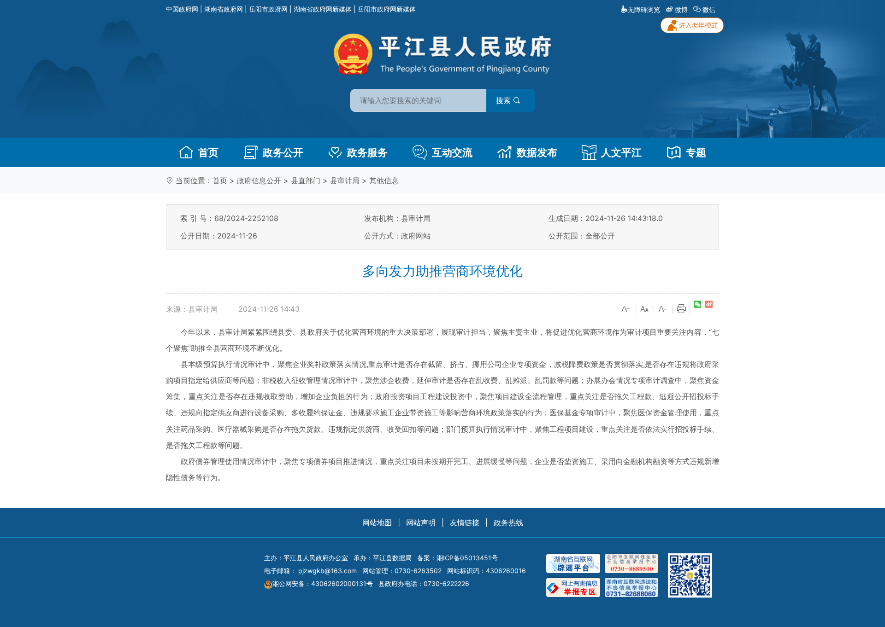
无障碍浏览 (644, 9)
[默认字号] (644, 309)
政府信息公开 (259, 180)
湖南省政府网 (223, 9)
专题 (696, 152)
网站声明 (421, 522)
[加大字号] (626, 309)
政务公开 (283, 152)
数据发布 (537, 152)
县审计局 (345, 180)
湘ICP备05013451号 (467, 558)
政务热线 (508, 522)
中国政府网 (182, 9)
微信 (709, 9)
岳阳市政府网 (268, 9)
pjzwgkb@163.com (327, 571)
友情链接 (464, 522)
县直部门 (305, 180)
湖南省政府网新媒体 (323, 9)
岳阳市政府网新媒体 (387, 9)
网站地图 (377, 522)
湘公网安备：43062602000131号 (322, 583)
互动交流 (452, 152)
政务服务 (367, 152)
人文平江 (621, 152)
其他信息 (384, 180)
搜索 (504, 100)
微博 (681, 9)
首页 (208, 152)
